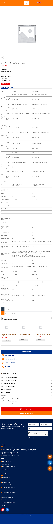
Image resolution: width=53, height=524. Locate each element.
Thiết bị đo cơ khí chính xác (8, 492)
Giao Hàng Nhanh (10, 355)
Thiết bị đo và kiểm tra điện (8, 494)
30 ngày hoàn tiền (10, 363)
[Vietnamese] (40, 3)
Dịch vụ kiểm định (6, 464)
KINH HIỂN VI (4, 395)
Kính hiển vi (5, 480)
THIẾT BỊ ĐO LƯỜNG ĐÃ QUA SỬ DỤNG (11, 404)
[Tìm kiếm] (4, 2)
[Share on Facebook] (8, 314)
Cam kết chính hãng (11, 359)
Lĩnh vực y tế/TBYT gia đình (8, 489)
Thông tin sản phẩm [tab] (7, 87)
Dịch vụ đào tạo (6, 469)
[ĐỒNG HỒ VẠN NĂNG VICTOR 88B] (43, 328)
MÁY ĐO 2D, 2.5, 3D (6, 389)
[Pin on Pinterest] (14, 314)
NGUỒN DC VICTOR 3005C (24, 334)
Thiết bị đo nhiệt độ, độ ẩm (9, 377)
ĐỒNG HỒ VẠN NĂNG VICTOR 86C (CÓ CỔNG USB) (9, 335)
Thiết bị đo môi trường (7, 386)
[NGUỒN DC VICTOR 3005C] (26, 328)
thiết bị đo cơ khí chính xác (9, 380)
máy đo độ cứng (6, 482)
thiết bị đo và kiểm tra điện (9, 401)
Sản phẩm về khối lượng (8, 383)
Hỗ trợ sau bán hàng (11, 367)
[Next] (51, 313)
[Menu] (2, 3)
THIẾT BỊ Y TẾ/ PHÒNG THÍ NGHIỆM (10, 398)
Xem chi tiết (6, 340)
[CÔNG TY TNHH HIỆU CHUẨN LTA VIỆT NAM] (26, 3)
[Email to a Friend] (12, 314)
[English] (38, 3)
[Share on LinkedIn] (16, 314)
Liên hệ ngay (5, 83)
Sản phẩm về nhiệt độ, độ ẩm (8, 487)
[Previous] (1, 313)
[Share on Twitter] (10, 314)
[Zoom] (3, 57)
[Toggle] (51, 377)
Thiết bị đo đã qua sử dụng (8, 502)
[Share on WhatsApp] (6, 314)
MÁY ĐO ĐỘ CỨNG (5, 392)
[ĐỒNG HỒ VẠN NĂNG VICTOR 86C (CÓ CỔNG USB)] (9, 328)
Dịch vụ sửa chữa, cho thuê (8, 466)
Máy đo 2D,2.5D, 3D (6, 477)
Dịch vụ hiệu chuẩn (6, 461)
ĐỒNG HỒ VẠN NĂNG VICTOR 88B (43, 334)
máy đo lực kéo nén (6, 485)
